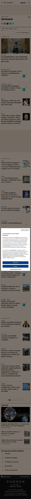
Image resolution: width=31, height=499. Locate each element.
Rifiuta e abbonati (25, 230)
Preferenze (15, 262)
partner (20, 251)
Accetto (15, 266)
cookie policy (7, 245)
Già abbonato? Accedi (15, 269)
